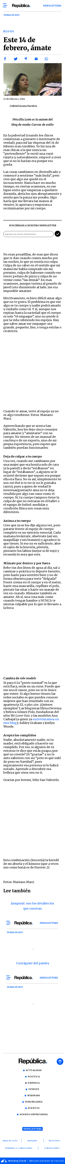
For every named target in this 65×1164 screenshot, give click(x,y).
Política (34, 1076)
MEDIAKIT (33, 1141)
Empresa (34, 1083)
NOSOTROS (54, 1141)
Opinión (33, 1089)
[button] (5, 59)
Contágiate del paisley (32, 963)
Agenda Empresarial (34, 1114)
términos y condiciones (18, 1148)
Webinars (33, 1095)
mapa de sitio (10, 1141)
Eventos (34, 1108)
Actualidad (34, 1070)
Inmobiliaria (33, 1102)
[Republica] (21, 6)
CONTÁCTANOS (52, 1148)
